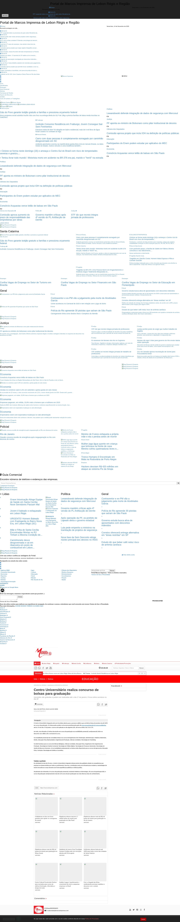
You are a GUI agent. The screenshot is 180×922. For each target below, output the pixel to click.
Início (1, 83)
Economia (3, 574)
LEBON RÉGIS (4, 223)
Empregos (3, 87)
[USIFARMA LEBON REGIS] (17, 104)
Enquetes (3, 641)
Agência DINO (5, 570)
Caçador (56, 663)
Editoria (42, 679)
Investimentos (66, 576)
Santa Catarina (107, 663)
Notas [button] (2, 628)
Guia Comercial (4, 89)
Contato (2, 96)
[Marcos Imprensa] (67, 76)
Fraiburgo (66, 663)
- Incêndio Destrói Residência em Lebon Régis (97, 673)
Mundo (33, 578)
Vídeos (2, 632)
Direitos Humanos (67, 572)
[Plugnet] (6, 106)
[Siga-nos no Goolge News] (9, 587)
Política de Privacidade (92, 918)
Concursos (3, 624)
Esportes (3, 576)
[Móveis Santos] (10, 102)
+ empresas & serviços (7, 485)
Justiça (3, 578)
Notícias (2, 91)
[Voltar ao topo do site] (2, 590)
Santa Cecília (77, 663)
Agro (32, 570)
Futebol (2, 623)
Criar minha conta (129, 555)
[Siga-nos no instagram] (0, 80)
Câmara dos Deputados (69, 570)
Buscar (142, 668)
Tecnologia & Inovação (8, 581)
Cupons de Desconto (6, 95)
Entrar (53, 7)
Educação (34, 574)
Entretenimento (66, 574)
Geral (33, 576)
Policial (3, 579)
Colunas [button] (3, 613)
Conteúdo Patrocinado (7, 572)
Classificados (4, 85)
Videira (97, 663)
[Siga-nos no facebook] (0, 76)
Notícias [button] (3, 621)
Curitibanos (88, 663)
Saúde (63, 579)
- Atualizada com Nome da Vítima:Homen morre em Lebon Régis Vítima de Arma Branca (48, 673)
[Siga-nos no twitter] (0, 81)
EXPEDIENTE (4, 583)
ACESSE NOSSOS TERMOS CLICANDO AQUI (29, 606)
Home (38, 663)
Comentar (39, 704)
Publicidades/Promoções (123, 663)
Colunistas (3, 626)
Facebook (116, 686)
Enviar (20, 597)
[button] (0, 169)
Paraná (63, 578)
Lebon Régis (46, 663)
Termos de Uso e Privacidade (100, 574)
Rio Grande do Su (37, 579)
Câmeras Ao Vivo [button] (5, 638)
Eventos (3, 630)
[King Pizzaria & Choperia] (8, 225)
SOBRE (2, 585)
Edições (3, 619)
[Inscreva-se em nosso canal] (0, 78)
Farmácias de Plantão (6, 93)
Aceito (143, 919)
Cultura (33, 572)
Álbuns (2, 634)
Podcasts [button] (3, 609)
